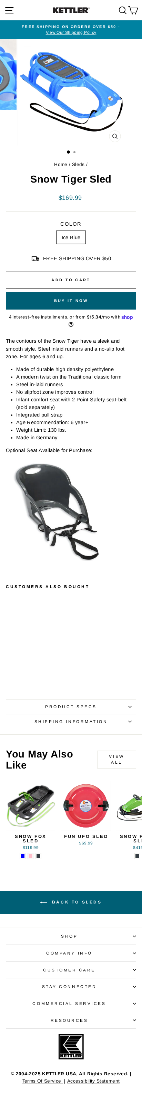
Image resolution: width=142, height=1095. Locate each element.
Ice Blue (71, 237)
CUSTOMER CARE (69, 970)
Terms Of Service (42, 1081)
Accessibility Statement (93, 1081)
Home (60, 164)
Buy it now (71, 301)
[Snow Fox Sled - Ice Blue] (22, 856)
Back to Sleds (76, 902)
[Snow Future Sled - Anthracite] (137, 856)
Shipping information (71, 721)
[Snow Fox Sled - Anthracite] (38, 856)
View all (116, 759)
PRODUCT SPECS (71, 706)
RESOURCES (69, 1020)
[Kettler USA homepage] (71, 1047)
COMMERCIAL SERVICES (69, 1003)
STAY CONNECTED (69, 986)
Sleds (78, 164)
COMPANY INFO (69, 953)
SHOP (69, 936)
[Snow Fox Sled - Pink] (30, 856)
